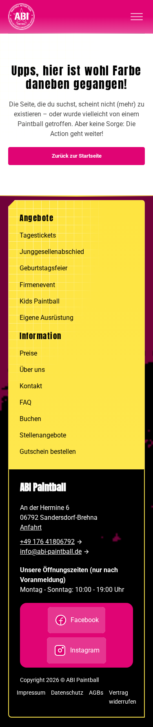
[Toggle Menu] (137, 17)
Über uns (32, 370)
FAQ (25, 402)
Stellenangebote (43, 435)
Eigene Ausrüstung (46, 318)
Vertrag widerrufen (122, 696)
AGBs (96, 692)
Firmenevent (37, 285)
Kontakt (31, 386)
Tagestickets (38, 235)
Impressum (31, 692)
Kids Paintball (40, 301)
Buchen (30, 419)
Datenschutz (67, 692)
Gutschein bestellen (48, 451)
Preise (28, 353)
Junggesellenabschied (52, 252)
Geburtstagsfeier (43, 268)
